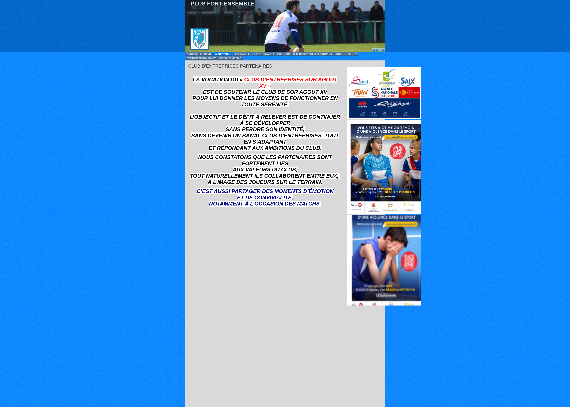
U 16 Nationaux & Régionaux (312, 54)
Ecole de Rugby (346, 54)
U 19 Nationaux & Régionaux (271, 54)
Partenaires (222, 54)
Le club (205, 54)
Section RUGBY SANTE (201, 58)
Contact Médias (230, 58)
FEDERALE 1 (241, 54)
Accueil (192, 54)
